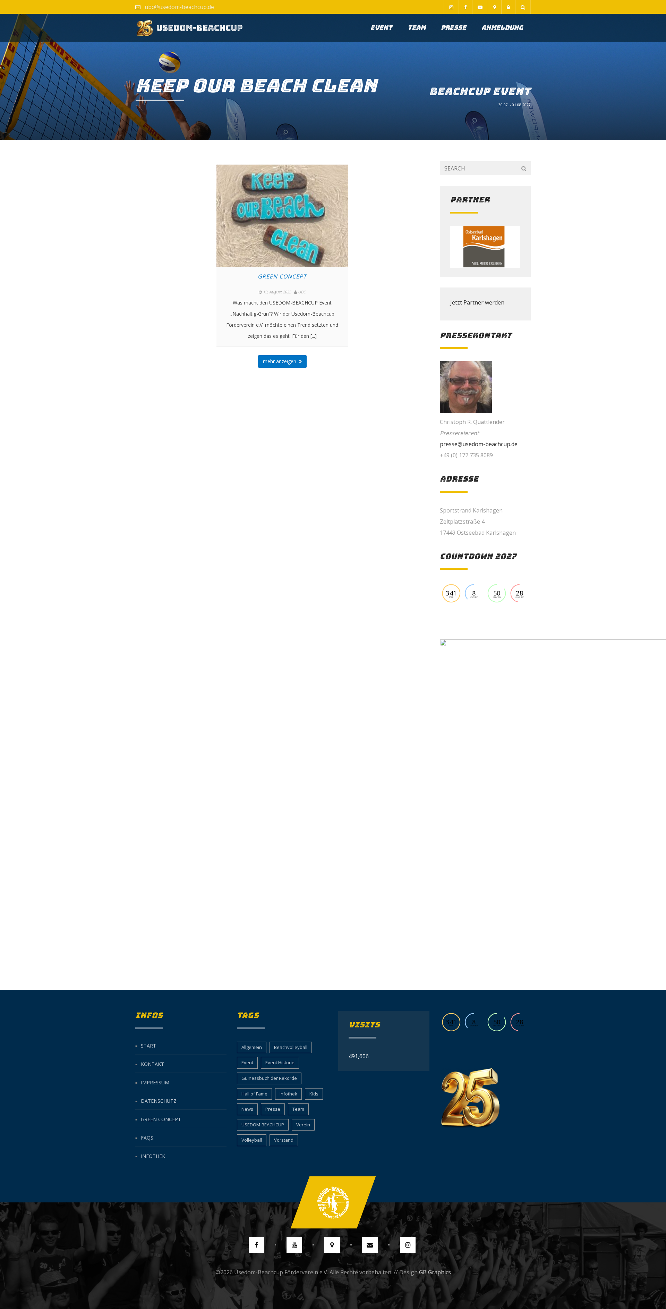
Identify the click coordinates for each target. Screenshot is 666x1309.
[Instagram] (451, 7)
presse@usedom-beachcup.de (479, 444)
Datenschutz (159, 1101)
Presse (453, 28)
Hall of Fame (254, 1094)
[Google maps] (494, 7)
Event (381, 28)
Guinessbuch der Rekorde (269, 1078)
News (247, 1109)
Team (417, 28)
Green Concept (282, 276)
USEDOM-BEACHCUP (262, 1125)
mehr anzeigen (281, 361)
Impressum (155, 1082)
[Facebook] (465, 7)
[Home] (189, 28)
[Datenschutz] (508, 7)
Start (148, 1045)
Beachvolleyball (290, 1047)
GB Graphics (435, 1272)
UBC (302, 291)
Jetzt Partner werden (477, 302)
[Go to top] (333, 1202)
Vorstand (283, 1140)
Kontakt (152, 1064)
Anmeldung (502, 28)
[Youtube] (480, 7)
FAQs (147, 1137)
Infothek (153, 1156)
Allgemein (251, 1047)
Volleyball (251, 1140)
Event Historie (279, 1062)
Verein (303, 1125)
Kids (313, 1094)
